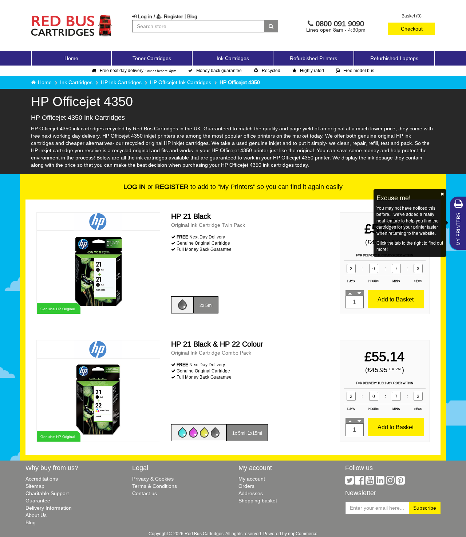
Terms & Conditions (154, 486)
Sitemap (34, 486)
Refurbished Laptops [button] (394, 58)
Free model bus (358, 70)
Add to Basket (396, 299)
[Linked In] (380, 482)
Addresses (250, 493)
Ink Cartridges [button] (233, 58)
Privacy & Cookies (153, 479)
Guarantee (37, 501)
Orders (246, 486)
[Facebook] (359, 482)
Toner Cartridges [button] (152, 58)
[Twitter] (349, 482)
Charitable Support (47, 493)
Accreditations (41, 479)
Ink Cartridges (76, 82)
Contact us (144, 493)
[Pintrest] (400, 482)
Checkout (412, 29)
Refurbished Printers (313, 58)
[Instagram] (390, 482)
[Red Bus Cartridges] (71, 16)
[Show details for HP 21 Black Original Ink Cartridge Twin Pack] (98, 272)
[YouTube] (370, 482)
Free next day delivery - (138, 70)
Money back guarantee (219, 70)
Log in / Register (160, 16)
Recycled (271, 70)
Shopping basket (257, 501)
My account (251, 479)
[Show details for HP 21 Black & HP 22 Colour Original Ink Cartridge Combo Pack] (98, 400)
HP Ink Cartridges (121, 82)
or (156, 186)
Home (71, 58)
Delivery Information (48, 508)
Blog (192, 16)
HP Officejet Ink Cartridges (180, 82)
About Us (36, 515)
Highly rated (312, 70)
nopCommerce (302, 533)
